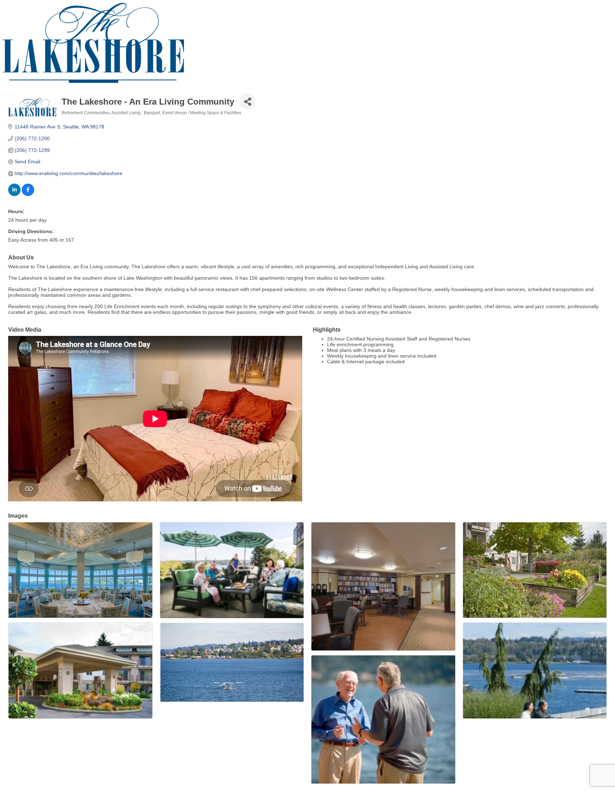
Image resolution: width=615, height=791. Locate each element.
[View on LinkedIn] (14, 194)
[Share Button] (248, 102)
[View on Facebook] (28, 194)
